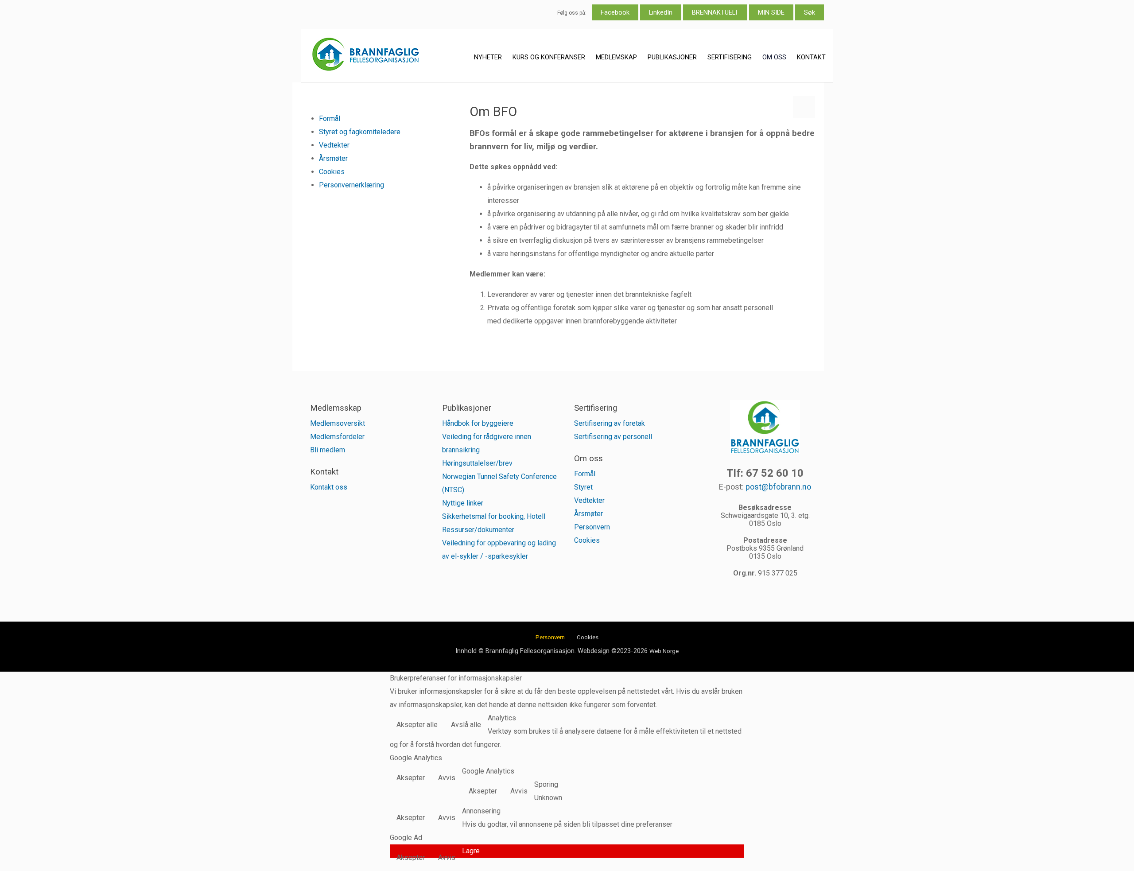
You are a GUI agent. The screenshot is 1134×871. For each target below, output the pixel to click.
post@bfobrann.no (778, 486)
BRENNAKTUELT (715, 12)
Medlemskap (616, 57)
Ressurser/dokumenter (478, 529)
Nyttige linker (462, 503)
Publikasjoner (672, 57)
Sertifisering (729, 57)
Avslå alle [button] (466, 724)
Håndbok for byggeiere (477, 423)
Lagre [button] (471, 851)
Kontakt (811, 57)
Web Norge (664, 651)
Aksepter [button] (410, 778)
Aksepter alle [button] (417, 724)
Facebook (615, 12)
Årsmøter (333, 158)
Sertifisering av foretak (609, 423)
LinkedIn (660, 12)
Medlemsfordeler (337, 436)
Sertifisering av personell (613, 436)
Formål (329, 118)
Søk (809, 12)
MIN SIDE (771, 12)
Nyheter (488, 57)
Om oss (774, 57)
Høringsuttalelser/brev (477, 463)
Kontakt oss (328, 487)
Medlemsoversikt (337, 423)
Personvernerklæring (351, 185)
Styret (583, 487)
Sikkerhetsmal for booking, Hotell (493, 516)
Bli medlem (327, 450)
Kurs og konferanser (549, 57)
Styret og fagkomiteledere (359, 132)
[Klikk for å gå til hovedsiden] (365, 56)
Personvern (592, 527)
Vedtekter (334, 145)
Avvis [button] (446, 778)
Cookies (332, 171)
